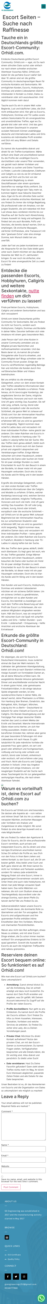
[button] (43, 6)
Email (4, 1155)
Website (5, 1166)
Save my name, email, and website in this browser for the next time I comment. (21, 1180)
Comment (7, 1111)
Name (5, 1145)
